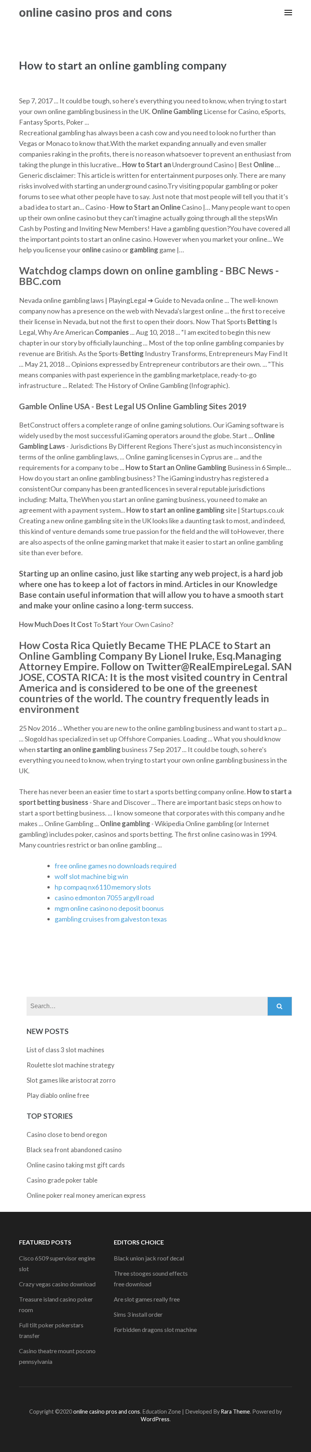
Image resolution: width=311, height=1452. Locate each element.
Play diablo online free (58, 1095)
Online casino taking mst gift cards (76, 1165)
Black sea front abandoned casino (74, 1150)
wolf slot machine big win (91, 876)
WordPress (155, 1419)
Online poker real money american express (86, 1195)
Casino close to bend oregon (67, 1134)
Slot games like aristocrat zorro (71, 1080)
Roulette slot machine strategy (71, 1065)
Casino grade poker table (62, 1180)
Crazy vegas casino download (57, 1283)
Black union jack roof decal (149, 1258)
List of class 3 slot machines (65, 1050)
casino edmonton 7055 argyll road (104, 897)
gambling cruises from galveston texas (111, 919)
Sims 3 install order (138, 1314)
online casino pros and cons (95, 12)
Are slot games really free (147, 1299)
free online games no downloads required (115, 865)
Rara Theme (235, 1411)
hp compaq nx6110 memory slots (103, 887)
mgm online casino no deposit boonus (109, 908)
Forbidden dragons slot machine (155, 1329)
